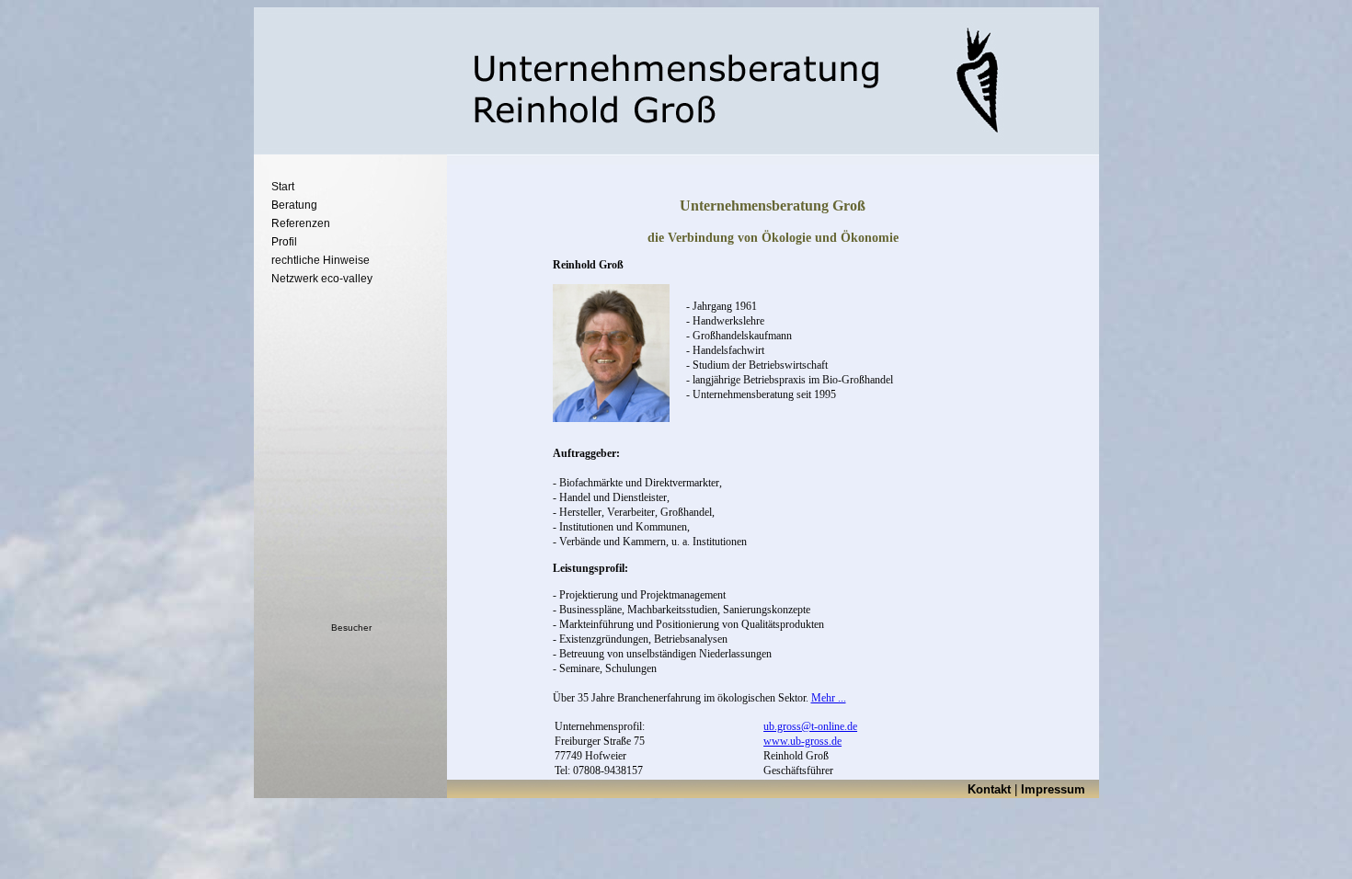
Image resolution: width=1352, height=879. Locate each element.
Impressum (1053, 789)
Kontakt (989, 789)
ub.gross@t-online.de (810, 726)
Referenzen (300, 223)
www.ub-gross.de (802, 741)
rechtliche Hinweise (320, 260)
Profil (284, 241)
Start (282, 186)
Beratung (294, 205)
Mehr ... (828, 697)
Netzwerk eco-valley (321, 278)
